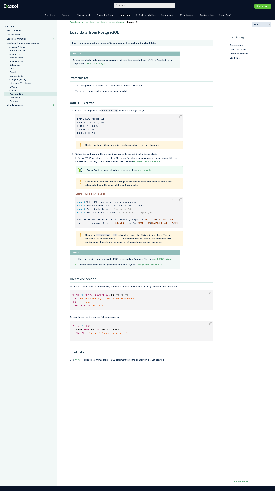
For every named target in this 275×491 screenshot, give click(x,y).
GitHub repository (94, 63)
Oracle (12, 90)
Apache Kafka (16, 57)
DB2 (11, 68)
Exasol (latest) (76, 22)
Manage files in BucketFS (146, 161)
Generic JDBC (16, 76)
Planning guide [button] (84, 15)
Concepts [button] (66, 15)
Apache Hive (15, 54)
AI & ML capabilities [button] (146, 15)
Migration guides (15, 105)
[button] (171, 5)
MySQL (13, 86)
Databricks (14, 65)
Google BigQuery (17, 79)
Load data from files (16, 38)
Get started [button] (50, 15)
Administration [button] (207, 15)
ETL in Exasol (13, 34)
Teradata (13, 101)
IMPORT (78, 359)
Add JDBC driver (162, 259)
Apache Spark (16, 61)
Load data (9, 26)
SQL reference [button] (186, 15)
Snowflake (14, 97)
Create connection (239, 53)
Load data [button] (125, 15)
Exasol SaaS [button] (225, 15)
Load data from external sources (23, 43)
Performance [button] (167, 15)
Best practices (14, 30)
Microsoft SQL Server (20, 83)
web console (144, 170)
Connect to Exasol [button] (105, 15)
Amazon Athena (17, 47)
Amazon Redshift (17, 50)
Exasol (12, 72)
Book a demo (262, 6)
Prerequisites (236, 45)
